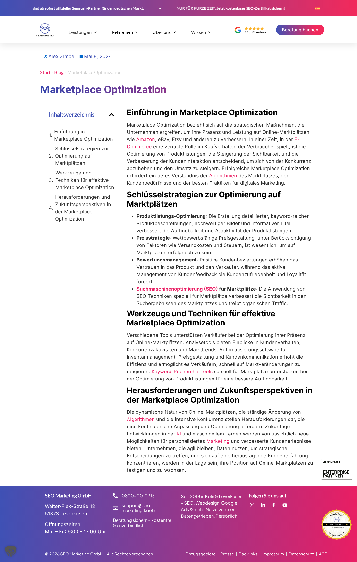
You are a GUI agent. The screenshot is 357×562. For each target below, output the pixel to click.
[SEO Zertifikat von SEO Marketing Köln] (336, 524)
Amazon (145, 139)
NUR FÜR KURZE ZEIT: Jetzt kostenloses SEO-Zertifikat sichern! (220, 8)
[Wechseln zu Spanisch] (317, 8)
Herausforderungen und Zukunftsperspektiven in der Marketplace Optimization (83, 208)
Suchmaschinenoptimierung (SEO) (177, 289)
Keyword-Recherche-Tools (183, 371)
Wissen (198, 32)
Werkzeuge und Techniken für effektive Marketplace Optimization (84, 180)
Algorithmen (223, 176)
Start (45, 72)
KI (179, 434)
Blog (59, 72)
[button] (111, 115)
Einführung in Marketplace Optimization (83, 135)
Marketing (218, 441)
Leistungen (80, 32)
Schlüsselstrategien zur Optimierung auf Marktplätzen (82, 156)
